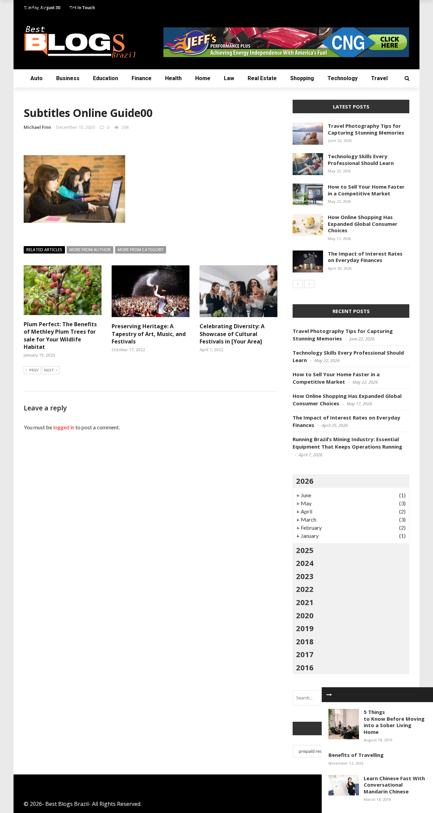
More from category (140, 250)
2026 (305, 481)
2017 (305, 654)
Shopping (302, 78)
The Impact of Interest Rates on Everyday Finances (365, 257)
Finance (142, 78)
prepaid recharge (317, 751)
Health (173, 78)
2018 (305, 641)
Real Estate (262, 78)
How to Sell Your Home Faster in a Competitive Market (366, 190)
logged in (63, 427)
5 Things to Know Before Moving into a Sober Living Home (394, 722)
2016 (305, 667)
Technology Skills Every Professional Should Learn (361, 159)
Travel (379, 78)
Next (49, 370)
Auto (36, 78)
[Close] (329, 694)
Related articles (44, 250)
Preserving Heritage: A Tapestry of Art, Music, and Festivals (149, 333)
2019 (305, 628)
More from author (90, 250)
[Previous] (298, 284)
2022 (305, 589)
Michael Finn (37, 127)
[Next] (309, 284)
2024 (305, 563)
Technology (342, 78)
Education (105, 78)
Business (67, 78)
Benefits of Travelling (356, 754)
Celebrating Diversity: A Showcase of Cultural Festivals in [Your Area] (232, 333)
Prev (34, 370)
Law (229, 78)
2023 (305, 576)
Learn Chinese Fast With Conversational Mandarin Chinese (394, 785)
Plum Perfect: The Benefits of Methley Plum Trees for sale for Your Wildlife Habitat (60, 335)
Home (202, 78)
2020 (305, 615)
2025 (305, 550)
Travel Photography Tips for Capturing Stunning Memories (366, 129)
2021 (305, 602)
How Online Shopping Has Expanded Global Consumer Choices (362, 224)
